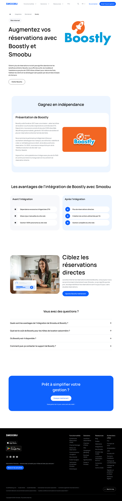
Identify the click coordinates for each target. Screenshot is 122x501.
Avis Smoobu (99, 449)
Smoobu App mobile (99, 453)
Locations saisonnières (87, 439)
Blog (96, 438)
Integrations (18, 14)
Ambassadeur (111, 448)
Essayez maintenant (61, 398)
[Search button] (78, 4)
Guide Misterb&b (31, 487)
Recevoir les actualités (15, 468)
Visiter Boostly (17, 82)
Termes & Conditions (110, 457)
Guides (97, 441)
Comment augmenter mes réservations (68, 487)
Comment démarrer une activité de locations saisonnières (21, 491)
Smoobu (9, 14)
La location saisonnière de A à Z (98, 458)
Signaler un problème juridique (110, 472)
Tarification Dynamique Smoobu (72, 464)
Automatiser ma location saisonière (47, 487)
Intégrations (99, 446)
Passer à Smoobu (86, 463)
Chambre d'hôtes (86, 444)
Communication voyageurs (74, 453)
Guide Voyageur (74, 460)
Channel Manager (74, 445)
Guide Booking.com (11, 487)
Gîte (84, 448)
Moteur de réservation (72, 449)
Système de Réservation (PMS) (73, 440)
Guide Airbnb (21, 487)
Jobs (108, 451)
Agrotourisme (87, 460)
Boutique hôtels (86, 456)
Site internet (28, 14)
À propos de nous (110, 444)
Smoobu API (110, 453)
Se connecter (93, 4)
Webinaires (98, 444)
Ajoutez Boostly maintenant (75, 294)
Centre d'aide (99, 468)
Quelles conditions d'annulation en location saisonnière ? (53, 491)
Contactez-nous (98, 464)
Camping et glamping (86, 451)
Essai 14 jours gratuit (107, 4)
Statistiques (73, 469)
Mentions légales (110, 477)
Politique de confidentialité (111, 462)
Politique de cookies (110, 466)
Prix (108, 441)
